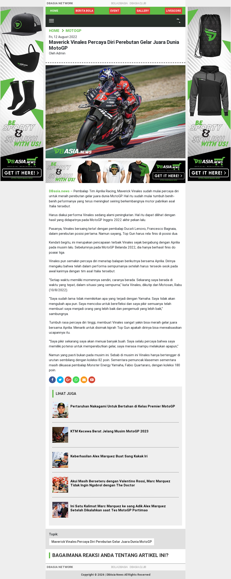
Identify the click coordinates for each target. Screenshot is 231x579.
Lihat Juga (66, 393)
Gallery (143, 10)
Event (114, 10)
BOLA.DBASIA (119, 3)
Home (54, 10)
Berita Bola (84, 10)
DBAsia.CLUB (138, 3)
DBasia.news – (61, 191)
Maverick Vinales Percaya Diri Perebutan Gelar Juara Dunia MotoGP (101, 541)
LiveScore (173, 10)
